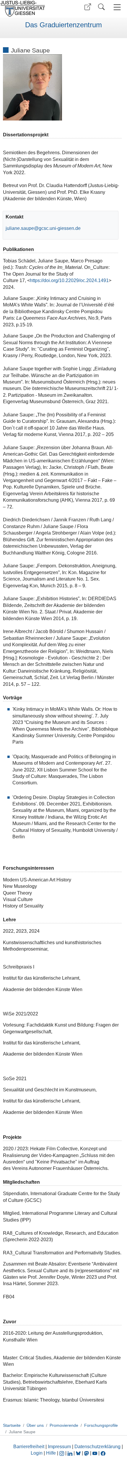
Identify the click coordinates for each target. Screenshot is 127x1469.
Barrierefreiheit (28, 1446)
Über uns (35, 1425)
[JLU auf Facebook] (103, 1453)
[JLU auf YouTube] (94, 1453)
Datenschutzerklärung (97, 1446)
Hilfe (51, 1453)
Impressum (59, 1446)
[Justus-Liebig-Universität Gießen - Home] (31, 9)
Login (37, 1453)
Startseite (12, 1425)
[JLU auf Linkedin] (71, 1453)
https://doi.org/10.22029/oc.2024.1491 (69, 280)
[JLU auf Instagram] (62, 1453)
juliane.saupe (20, 228)
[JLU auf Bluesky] (79, 1453)
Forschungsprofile (101, 1425)
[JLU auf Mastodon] (87, 1453)
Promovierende (64, 1425)
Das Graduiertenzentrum (63, 25)
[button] (87, 6)
